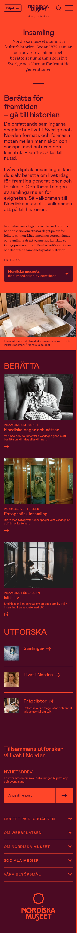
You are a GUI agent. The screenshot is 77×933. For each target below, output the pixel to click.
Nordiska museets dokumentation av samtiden (32, 273)
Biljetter (13, 8)
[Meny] (69, 8)
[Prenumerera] (64, 795)
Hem (30, 16)
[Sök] (59, 8)
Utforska (41, 16)
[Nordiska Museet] (38, 8)
